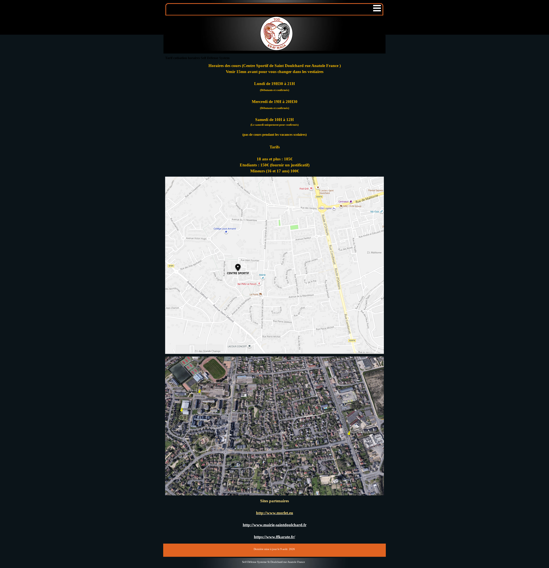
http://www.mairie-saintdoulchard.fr (274, 525)
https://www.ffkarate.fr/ (274, 537)
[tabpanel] (274, 102)
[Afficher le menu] (377, 8)
